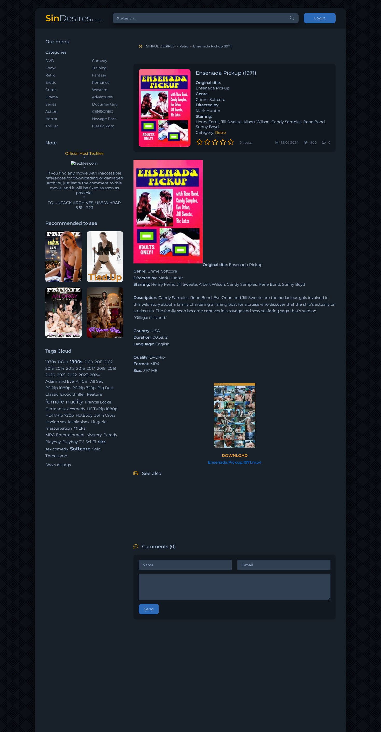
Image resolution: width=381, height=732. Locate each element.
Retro (50, 75)
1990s (76, 361)
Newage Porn (104, 118)
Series (50, 104)
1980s (63, 361)
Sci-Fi (91, 441)
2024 (95, 374)
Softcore (80, 449)
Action (51, 111)
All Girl (82, 381)
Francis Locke (98, 402)
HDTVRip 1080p (102, 408)
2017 (91, 368)
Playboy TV (73, 441)
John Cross (104, 415)
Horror (51, 118)
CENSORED (102, 111)
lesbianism (78, 421)
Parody (110, 434)
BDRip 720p (84, 387)
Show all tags (58, 464)
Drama (51, 97)
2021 (61, 374)
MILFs (79, 428)
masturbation (58, 428)
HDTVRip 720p (59, 415)
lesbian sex (55, 421)
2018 (101, 368)
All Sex (96, 381)
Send (149, 608)
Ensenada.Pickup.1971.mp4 (235, 462)
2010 (88, 361)
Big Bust (105, 387)
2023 (83, 374)
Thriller (51, 126)
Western (99, 89)
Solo (96, 449)
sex (102, 441)
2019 (112, 368)
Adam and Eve (59, 381)
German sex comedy (65, 408)
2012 (108, 361)
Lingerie (99, 421)
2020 (50, 374)
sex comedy (56, 449)
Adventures (102, 97)
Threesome (56, 455)
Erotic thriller (72, 394)
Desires (73, 18)
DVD (49, 60)
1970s (50, 361)
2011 (98, 361)
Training (99, 68)
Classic (51, 394)
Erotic (50, 82)
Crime (51, 89)
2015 (70, 368)
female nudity (64, 401)
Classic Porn (103, 126)
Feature (94, 394)
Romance (100, 82)
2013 (49, 368)
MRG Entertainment (65, 434)
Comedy (99, 60)
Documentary (104, 104)
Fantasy (99, 75)
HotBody (84, 415)
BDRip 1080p (57, 387)
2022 (72, 374)
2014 (59, 368)
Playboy (53, 441)
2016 (80, 368)
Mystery (94, 434)
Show (50, 68)
